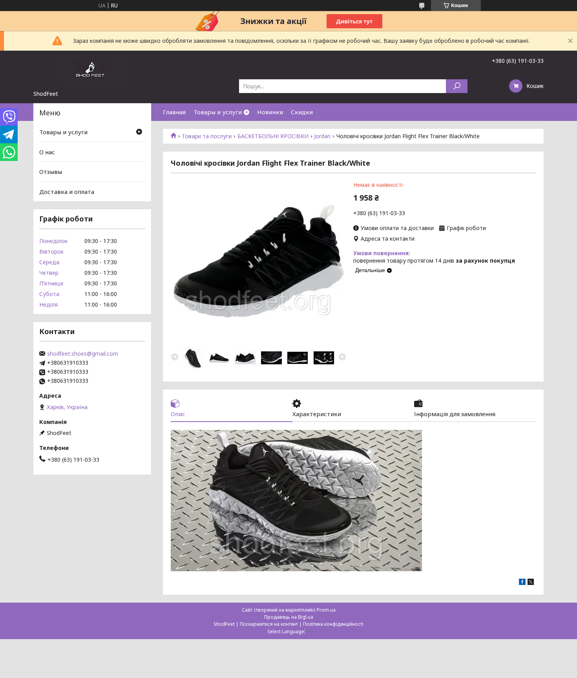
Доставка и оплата (66, 192)
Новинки (270, 112)
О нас (47, 152)
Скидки (302, 112)
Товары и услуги (218, 112)
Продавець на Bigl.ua (288, 617)
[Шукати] (456, 86)
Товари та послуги (207, 136)
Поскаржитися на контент (269, 624)
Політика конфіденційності (333, 624)
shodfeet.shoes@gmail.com (82, 353)
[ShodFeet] (92, 70)
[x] (531, 583)
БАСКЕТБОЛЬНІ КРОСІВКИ (273, 136)
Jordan (322, 136)
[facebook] (522, 583)
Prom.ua (326, 610)
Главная (174, 112)
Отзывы (50, 171)
